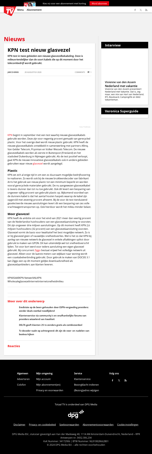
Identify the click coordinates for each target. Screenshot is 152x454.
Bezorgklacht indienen (86, 384)
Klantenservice (82, 379)
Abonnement (34, 9)
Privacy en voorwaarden (49, 390)
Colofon (21, 384)
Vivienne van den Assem (120, 82)
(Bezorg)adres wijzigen (86, 390)
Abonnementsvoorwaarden (98, 424)
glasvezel (38, 163)
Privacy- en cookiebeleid (42, 424)
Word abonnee (99, 3)
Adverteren (23, 379)
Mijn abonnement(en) (48, 384)
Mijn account (43, 379)
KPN (10, 135)
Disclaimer (19, 424)
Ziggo (38, 250)
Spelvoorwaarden (69, 424)
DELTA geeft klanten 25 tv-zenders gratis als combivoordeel (50, 324)
